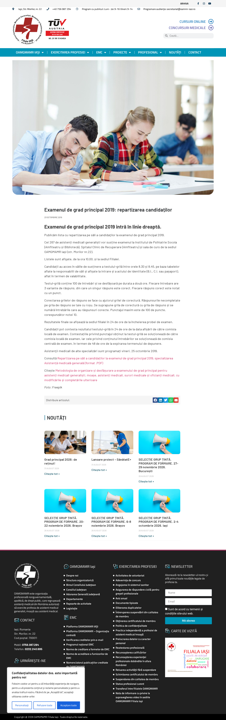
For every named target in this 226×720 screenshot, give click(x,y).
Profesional (148, 52)
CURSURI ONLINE (193, 21)
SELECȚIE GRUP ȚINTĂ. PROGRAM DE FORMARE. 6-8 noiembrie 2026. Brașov (111, 521)
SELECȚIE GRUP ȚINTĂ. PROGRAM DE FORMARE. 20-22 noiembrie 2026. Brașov (64, 521)
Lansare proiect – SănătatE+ (111, 459)
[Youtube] (209, 3)
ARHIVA (184, 3)
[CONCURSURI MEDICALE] (211, 27)
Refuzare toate (44, 705)
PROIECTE (120, 52)
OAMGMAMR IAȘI (28, 52)
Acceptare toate (68, 705)
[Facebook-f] (198, 3)
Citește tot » (52, 473)
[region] (46, 690)
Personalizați (22, 705)
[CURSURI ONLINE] (211, 21)
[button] (155, 400)
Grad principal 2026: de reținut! (60, 461)
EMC (99, 52)
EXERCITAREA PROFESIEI (68, 52)
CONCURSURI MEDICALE (187, 27)
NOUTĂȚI (175, 52)
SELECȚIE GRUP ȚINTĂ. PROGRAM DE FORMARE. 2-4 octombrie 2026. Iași (159, 521)
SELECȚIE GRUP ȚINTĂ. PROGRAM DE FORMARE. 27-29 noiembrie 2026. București (158, 465)
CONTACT (194, 52)
